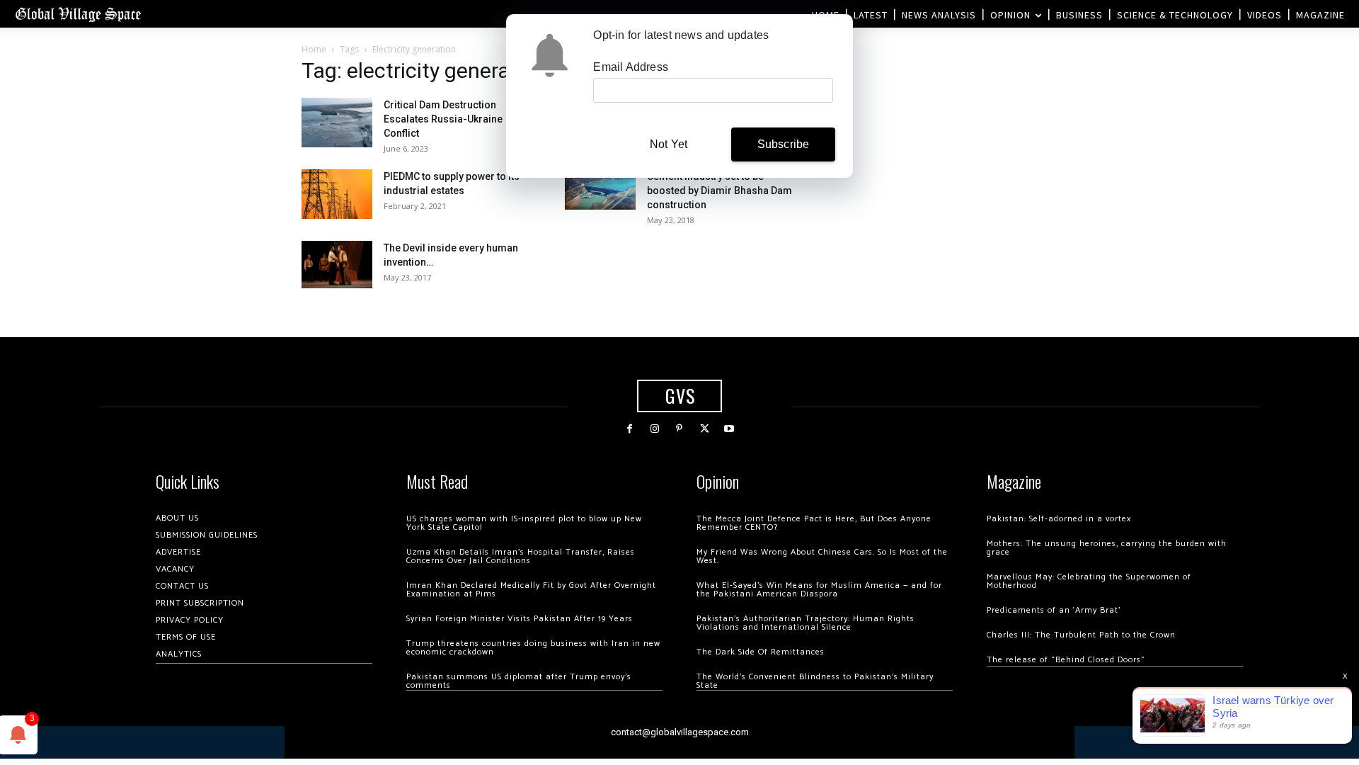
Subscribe (783, 144)
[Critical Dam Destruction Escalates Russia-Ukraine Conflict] (337, 122)
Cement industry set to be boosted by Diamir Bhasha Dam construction (719, 190)
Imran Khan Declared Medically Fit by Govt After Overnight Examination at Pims (531, 590)
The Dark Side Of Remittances (760, 652)
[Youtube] (729, 429)
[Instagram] (654, 429)
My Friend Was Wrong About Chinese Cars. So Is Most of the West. (822, 556)
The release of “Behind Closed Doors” (1066, 660)
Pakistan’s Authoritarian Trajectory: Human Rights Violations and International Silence (805, 623)
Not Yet (668, 144)
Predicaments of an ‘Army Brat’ (1053, 610)
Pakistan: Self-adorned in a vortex (1059, 519)
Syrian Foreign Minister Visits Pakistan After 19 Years (519, 618)
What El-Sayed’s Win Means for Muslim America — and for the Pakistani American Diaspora (819, 590)
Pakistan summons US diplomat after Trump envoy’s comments (518, 681)
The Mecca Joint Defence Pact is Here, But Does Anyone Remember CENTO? (813, 523)
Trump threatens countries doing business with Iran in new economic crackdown (533, 648)
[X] (704, 429)
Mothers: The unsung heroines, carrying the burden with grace (1107, 548)
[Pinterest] (679, 429)
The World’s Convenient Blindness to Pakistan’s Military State (815, 681)
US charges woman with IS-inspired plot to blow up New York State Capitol (524, 523)
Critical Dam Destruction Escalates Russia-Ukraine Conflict (443, 119)
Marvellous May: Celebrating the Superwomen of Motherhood (1089, 581)
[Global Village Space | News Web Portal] (78, 14)
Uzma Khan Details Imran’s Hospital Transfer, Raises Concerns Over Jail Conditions (520, 556)
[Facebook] (629, 429)
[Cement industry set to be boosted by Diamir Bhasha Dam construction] (600, 189)
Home (314, 49)
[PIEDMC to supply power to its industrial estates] (337, 194)
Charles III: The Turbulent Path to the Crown (1081, 635)
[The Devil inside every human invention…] (337, 264)
